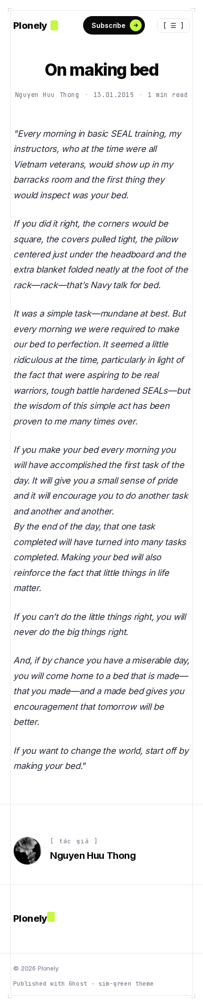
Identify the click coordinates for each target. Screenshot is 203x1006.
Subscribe (109, 25)
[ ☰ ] (173, 25)
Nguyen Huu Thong (47, 94)
